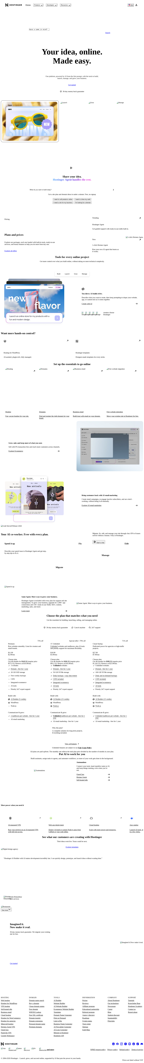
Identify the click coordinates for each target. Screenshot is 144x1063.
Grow (75, 274)
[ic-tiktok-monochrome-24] (137, 1044)
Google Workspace (8, 1036)
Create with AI (87, 304)
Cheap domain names (36, 1006)
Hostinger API (59, 1036)
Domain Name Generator (63, 1015)
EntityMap (86, 1030)
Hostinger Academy (135, 1006)
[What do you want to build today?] (113, 190)
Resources (64, 5)
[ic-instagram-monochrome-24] (121, 1044)
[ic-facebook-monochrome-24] (117, 1044)
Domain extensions (36, 1021)
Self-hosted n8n (82, 780)
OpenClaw (80, 774)
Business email (6, 1012)
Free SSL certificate (36, 1015)
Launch (67, 274)
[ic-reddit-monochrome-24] (133, 1044)
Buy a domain (34, 1003)
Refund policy (124, 1050)
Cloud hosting (6, 1015)
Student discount (113, 1015)
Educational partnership (90, 1009)
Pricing (28, 5)
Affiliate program (88, 1006)
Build (58, 274)
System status (87, 1021)
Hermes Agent (81, 777)
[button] (63, 199)
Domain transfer (34, 1018)
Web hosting (5, 1000)
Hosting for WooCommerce (11, 1018)
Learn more (25, 611)
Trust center (86, 1024)
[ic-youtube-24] (129, 1044)
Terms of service (137, 1050)
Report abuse (132, 1012)
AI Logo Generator (60, 1030)
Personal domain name (37, 1024)
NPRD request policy (98, 1050)
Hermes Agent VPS (8, 1027)
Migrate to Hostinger (61, 1033)
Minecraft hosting (7, 1024)
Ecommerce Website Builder (64, 1009)
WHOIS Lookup (35, 1012)
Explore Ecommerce (16, 451)
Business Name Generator (63, 1024)
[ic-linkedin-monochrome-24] (113, 1044)
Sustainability (112, 1018)
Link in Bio (58, 1021)
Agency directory (88, 1015)
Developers (50, 5)
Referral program (88, 1012)
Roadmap (85, 1018)
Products (37, 5)
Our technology (113, 1003)
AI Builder (57, 1000)
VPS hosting (5, 1006)
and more (50, 1050)
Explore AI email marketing (91, 505)
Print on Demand (60, 1018)
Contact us (132, 1009)
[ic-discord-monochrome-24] (141, 1044)
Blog (109, 1012)
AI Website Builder (60, 1006)
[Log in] (136, 5)
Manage (84, 274)
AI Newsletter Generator (62, 1027)
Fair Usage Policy (85, 748)
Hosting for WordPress (9, 1003)
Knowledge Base (134, 1003)
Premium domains (35, 1027)
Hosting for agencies (8, 1021)
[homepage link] (13, 5)
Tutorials (131, 1000)
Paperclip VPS (6, 1033)
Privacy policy (112, 1050)
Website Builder (59, 1003)
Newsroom (112, 1006)
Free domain (33, 1009)
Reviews (85, 1003)
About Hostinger (114, 1000)
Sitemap (85, 1027)
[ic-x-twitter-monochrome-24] (125, 1044)
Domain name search (36, 1000)
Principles (111, 1021)
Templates (57, 1012)
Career (110, 1009)
